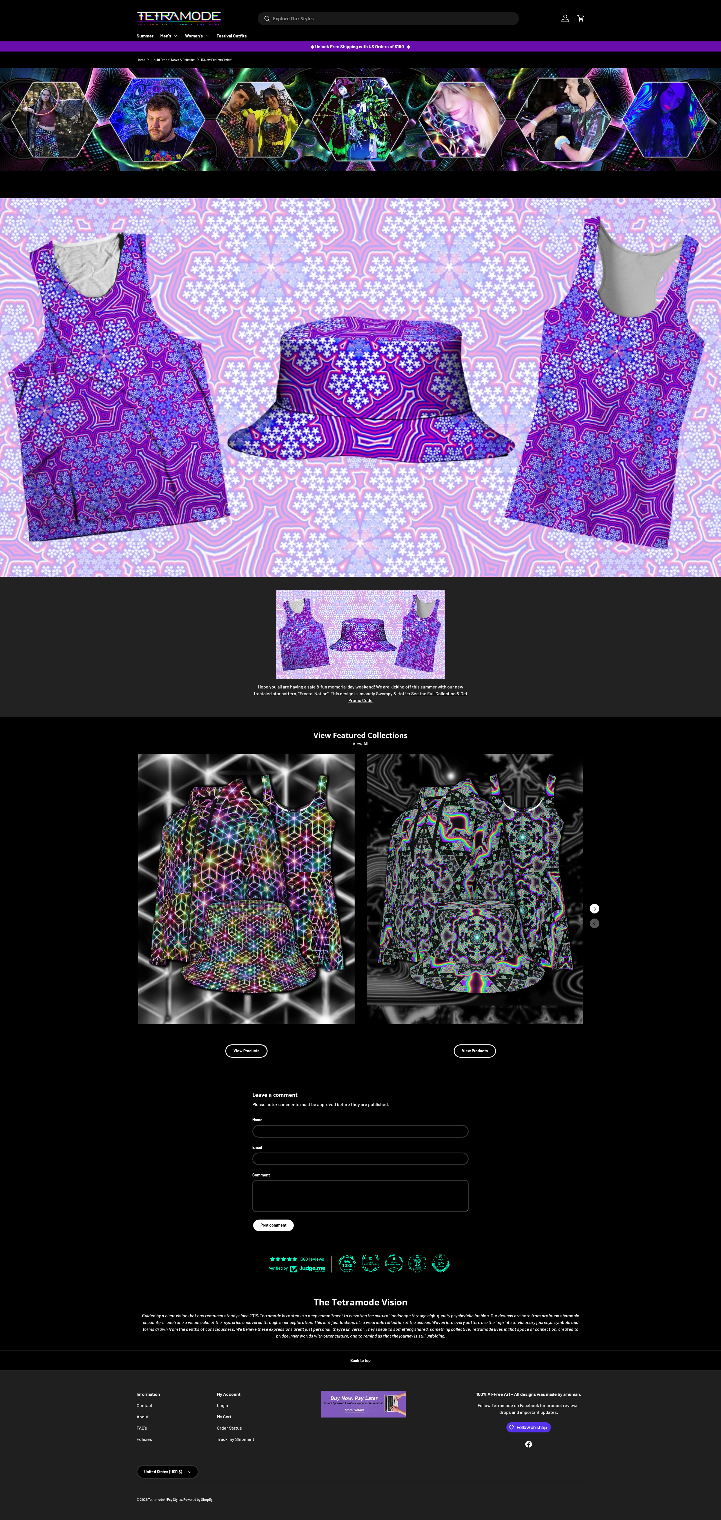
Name (257, 1119)
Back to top (360, 1360)
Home (141, 59)
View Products (246, 1050)
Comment (261, 1175)
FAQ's (142, 1427)
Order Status (229, 1427)
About (143, 1416)
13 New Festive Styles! (216, 59)
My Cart (224, 1416)
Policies (144, 1439)
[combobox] (388, 18)
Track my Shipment (235, 1439)
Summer (145, 35)
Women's (194, 35)
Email (257, 1147)
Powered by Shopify (198, 1499)
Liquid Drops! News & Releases (173, 59)
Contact (144, 1405)
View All (360, 743)
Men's (165, 35)
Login (222, 1405)
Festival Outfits (232, 35)
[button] (581, 18)
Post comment (273, 1225)
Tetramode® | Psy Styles (165, 1499)
